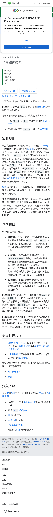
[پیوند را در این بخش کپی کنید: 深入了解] (18, 386)
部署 (18, 430)
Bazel (4, 57)
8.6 (29, 96)
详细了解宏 (24, 346)
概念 (19, 57)
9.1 (16, 96)
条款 (4, 504)
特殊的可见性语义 (15, 178)
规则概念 (22, 357)
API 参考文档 (14, 372)
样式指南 (20, 410)
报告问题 (9, 91)
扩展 (12, 57)
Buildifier (27, 402)
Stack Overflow (8, 493)
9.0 (20, 96)
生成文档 (12, 420)
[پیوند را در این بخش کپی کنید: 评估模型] (18, 225)
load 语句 (41, 107)
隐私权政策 (13, 504)
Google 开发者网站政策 (31, 444)
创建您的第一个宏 (16, 343)
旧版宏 (30, 149)
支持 (4, 480)
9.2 (11, 96)
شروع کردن (26, 47)
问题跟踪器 (7, 484)
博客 (4, 464)
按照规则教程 (14, 354)
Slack (4, 488)
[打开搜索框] (35, 3)
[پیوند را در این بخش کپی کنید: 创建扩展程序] (24, 336)
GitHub (5, 469)
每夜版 (5, 96)
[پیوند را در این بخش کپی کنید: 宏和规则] (18, 138)
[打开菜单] (4, 3)
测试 (10, 415)
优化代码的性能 (15, 425)
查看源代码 (28, 91)
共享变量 (44, 129)
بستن (26, 40)
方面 (41, 393)
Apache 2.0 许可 (39, 442)
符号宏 (44, 145)
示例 (10, 376)
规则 (4, 187)
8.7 (24, 96)
